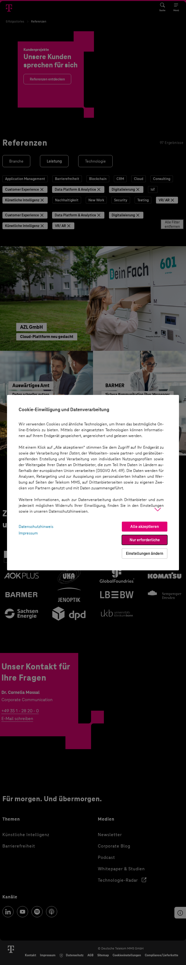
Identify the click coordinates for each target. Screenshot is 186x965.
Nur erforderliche (145, 539)
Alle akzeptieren (144, 526)
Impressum (28, 533)
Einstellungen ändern (144, 553)
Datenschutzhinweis (36, 526)
